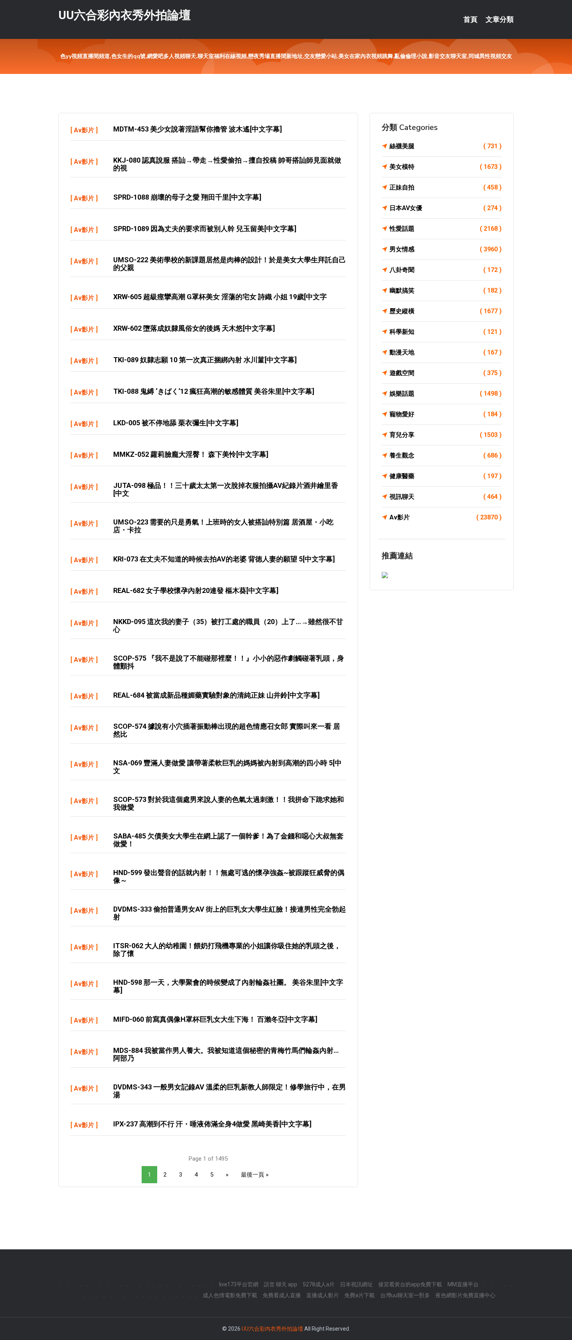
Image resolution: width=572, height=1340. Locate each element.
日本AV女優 (446, 208)
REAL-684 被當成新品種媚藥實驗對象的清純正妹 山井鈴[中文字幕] (216, 695)
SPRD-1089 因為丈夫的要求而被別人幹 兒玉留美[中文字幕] (205, 229)
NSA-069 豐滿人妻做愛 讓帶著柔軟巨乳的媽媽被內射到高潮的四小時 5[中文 (227, 767)
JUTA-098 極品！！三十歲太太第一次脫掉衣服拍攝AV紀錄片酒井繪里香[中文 (225, 489)
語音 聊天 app (280, 1284)
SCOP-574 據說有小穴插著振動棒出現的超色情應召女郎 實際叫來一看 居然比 (226, 730)
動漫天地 (446, 352)
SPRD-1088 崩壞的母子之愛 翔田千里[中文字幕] (187, 197)
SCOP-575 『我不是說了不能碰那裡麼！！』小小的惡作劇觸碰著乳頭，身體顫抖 (228, 662)
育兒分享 (446, 434)
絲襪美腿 (446, 146)
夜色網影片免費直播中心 (465, 1295)
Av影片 (84, 130)
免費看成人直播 (282, 1295)
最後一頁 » (254, 1174)
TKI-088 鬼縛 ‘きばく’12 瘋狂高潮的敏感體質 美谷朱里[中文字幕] (213, 391)
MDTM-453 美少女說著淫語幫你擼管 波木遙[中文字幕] (197, 129)
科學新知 (446, 331)
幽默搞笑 (446, 290)
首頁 (470, 19)
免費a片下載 (359, 1295)
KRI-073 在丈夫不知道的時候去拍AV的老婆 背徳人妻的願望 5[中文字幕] (224, 559)
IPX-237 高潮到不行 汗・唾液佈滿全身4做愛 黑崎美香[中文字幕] (212, 1124)
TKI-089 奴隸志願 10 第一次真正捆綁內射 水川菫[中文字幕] (205, 360)
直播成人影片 (322, 1295)
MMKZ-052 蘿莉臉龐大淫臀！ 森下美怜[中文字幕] (190, 454)
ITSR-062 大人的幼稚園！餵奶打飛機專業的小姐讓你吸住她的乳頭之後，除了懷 (227, 950)
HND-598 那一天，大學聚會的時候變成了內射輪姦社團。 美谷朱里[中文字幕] (228, 986)
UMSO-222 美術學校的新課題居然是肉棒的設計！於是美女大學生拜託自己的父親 (229, 264)
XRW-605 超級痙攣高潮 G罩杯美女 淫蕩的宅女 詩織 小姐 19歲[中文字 (220, 297)
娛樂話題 (446, 393)
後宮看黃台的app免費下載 (410, 1284)
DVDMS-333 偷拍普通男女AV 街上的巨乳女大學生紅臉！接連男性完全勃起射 (229, 913)
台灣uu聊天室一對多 (405, 1295)
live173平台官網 (238, 1284)
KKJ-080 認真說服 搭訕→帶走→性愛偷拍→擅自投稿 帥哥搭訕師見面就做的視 (227, 164)
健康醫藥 (446, 476)
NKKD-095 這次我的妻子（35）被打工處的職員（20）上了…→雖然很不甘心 (228, 625)
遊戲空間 (446, 373)
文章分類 (500, 19)
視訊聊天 (446, 496)
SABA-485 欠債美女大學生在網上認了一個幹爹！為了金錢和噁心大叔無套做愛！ (228, 840)
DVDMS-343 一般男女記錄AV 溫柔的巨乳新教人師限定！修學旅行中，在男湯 (229, 1091)
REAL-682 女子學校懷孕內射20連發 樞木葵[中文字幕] (196, 590)
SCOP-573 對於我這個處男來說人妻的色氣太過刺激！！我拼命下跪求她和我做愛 (228, 803)
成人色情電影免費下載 (230, 1295)
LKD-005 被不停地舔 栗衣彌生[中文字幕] (176, 423)
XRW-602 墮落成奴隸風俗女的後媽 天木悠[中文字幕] (194, 328)
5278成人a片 (319, 1284)
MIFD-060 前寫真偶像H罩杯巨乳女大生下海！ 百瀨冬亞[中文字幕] (215, 1019)
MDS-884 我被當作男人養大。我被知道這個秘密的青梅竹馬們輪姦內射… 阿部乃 (226, 1054)
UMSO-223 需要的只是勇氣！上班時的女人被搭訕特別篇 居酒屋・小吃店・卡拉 (223, 526)
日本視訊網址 (356, 1284)
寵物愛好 (446, 414)
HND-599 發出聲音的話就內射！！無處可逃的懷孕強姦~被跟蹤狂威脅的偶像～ (228, 876)
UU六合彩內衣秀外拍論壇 (124, 15)
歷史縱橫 (446, 311)
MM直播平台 (463, 1284)
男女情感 (446, 249)
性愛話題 (446, 228)
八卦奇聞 (446, 270)
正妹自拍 (446, 187)
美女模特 (446, 166)
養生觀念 (446, 455)
